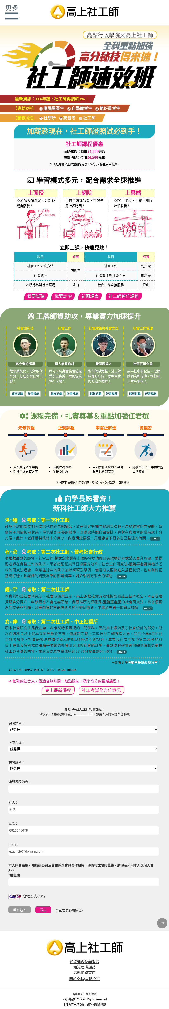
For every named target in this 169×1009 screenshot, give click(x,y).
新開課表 (90, 296)
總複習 (146, 428)
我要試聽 (36, 296)
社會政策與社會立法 (104, 328)
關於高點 (76, 979)
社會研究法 (25, 328)
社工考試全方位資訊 (101, 690)
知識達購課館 (84, 967)
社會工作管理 (143, 328)
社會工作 (64, 328)
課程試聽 (17, 393)
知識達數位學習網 (84, 962)
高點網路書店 (84, 973)
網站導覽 (91, 994)
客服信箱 (78, 994)
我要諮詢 (63, 296)
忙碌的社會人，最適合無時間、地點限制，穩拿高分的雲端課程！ (66, 681)
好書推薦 (33, 393)
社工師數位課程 (123, 296)
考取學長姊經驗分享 (142, 662)
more (155, 538)
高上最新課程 (58, 690)
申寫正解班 (106, 428)
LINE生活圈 (84, 714)
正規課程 (66, 428)
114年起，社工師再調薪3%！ (62, 99)
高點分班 (92, 979)
